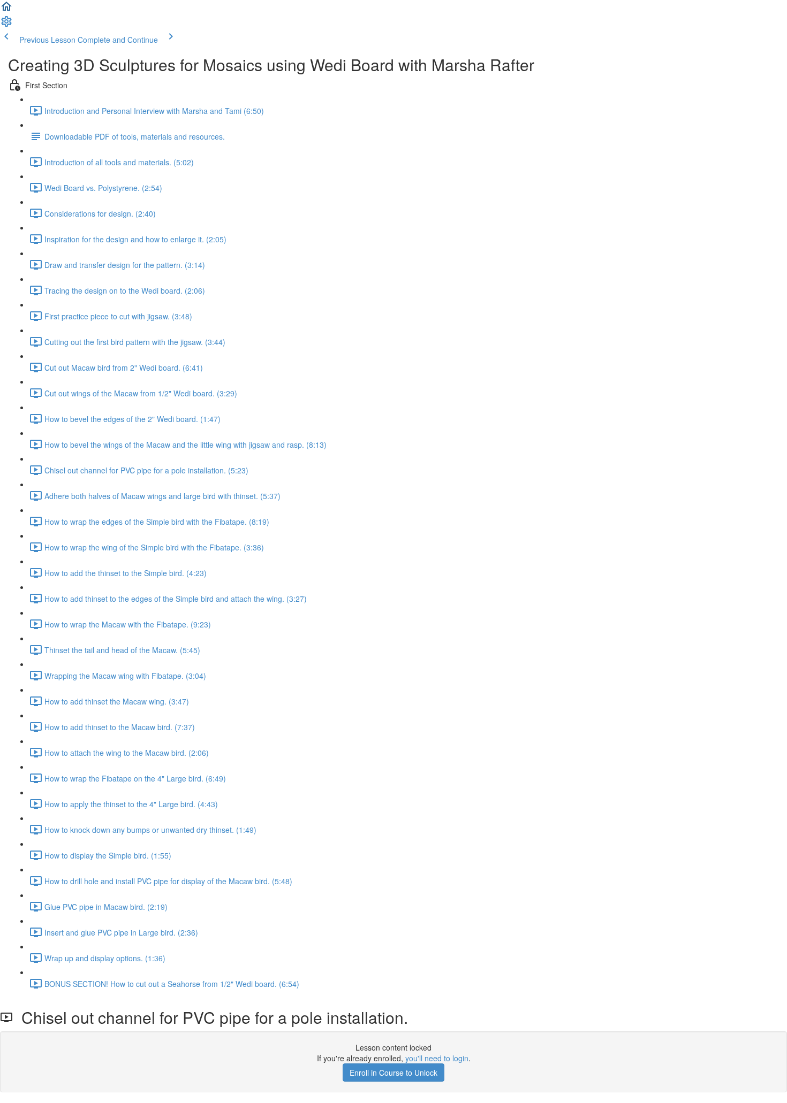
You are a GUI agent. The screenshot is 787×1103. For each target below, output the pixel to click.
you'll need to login (436, 1058)
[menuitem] (6, 24)
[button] (6, 9)
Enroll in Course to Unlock (393, 1072)
